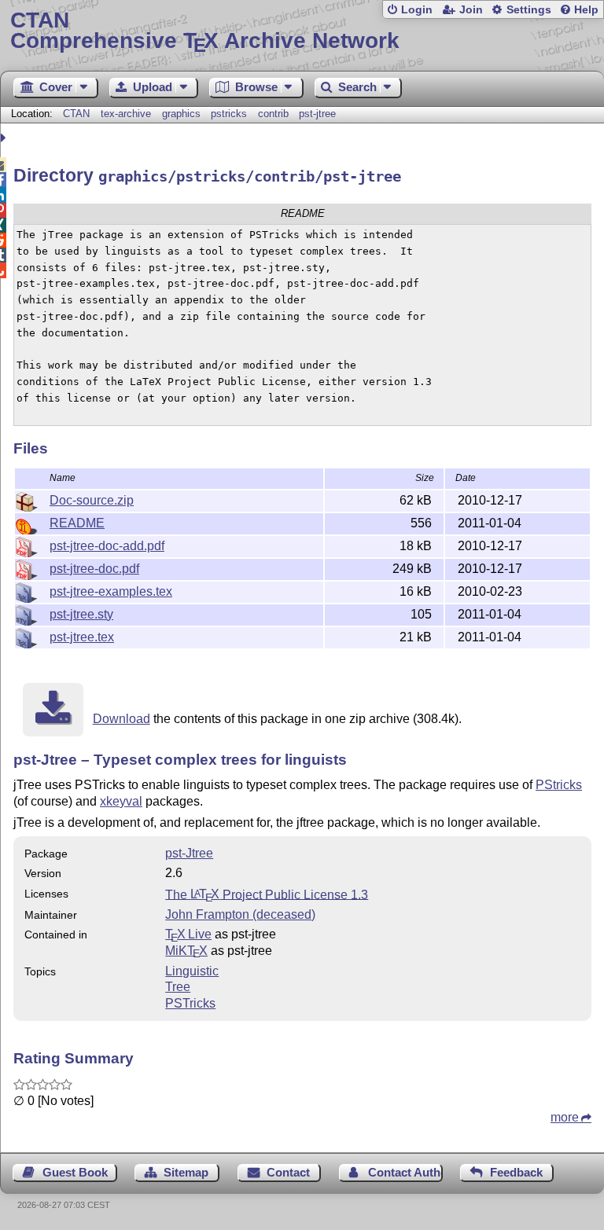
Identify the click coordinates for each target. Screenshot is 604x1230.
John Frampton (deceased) (240, 914)
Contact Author (405, 1172)
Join (471, 10)
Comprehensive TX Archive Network (205, 31)
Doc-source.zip (92, 500)
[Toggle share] (5, 137)
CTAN (76, 113)
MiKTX (186, 950)
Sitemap (186, 1172)
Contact (288, 1172)
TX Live (188, 934)
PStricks (559, 784)
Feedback (516, 1172)
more (565, 1117)
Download (121, 718)
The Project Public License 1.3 (266, 894)
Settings (528, 10)
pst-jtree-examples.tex (111, 591)
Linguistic (192, 971)
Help (586, 10)
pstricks (229, 113)
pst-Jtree (189, 853)
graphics (181, 113)
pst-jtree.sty (81, 614)
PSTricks (190, 1003)
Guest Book (75, 1172)
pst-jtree (317, 113)
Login (417, 10)
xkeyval (121, 801)
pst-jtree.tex (82, 637)
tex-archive (126, 113)
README (77, 523)
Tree (177, 986)
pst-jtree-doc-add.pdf (107, 546)
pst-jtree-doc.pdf (94, 568)
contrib (273, 113)
